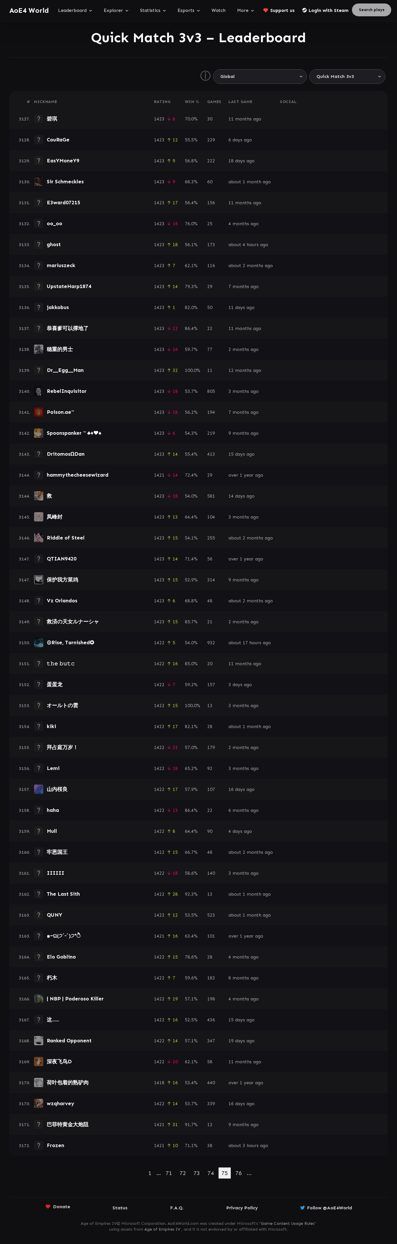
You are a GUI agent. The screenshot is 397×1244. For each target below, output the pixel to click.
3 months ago (243, 391)
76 (238, 1173)
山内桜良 (57, 789)
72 (183, 1173)
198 (211, 999)
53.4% (191, 1082)
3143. (24, 454)
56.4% (191, 202)
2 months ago (243, 349)
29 (209, 286)
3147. (24, 559)
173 (211, 244)
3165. (24, 978)
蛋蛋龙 (54, 684)
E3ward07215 (63, 202)
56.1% (191, 244)
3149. (24, 621)
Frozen (55, 1145)
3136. (24, 307)
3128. (24, 140)
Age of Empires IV (162, 1229)
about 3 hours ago (248, 1145)
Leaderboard (72, 10)
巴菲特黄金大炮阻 (68, 1124)
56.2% (191, 412)
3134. (24, 265)
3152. (24, 684)
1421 (159, 475)
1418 (159, 1082)
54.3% (191, 433)
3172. (24, 1145)
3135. (24, 286)
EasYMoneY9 (63, 160)
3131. (24, 202)
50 (209, 307)
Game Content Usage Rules (287, 1223)
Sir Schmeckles (65, 181)
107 (211, 789)
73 (197, 1173)
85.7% (191, 621)
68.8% (191, 601)
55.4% (191, 454)
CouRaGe (58, 139)
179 (211, 747)
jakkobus (58, 307)
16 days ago (241, 789)
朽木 (52, 978)
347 (211, 1041)
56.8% (191, 161)
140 (211, 873)
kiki (51, 726)
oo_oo (54, 223)
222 (211, 161)
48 (209, 601)
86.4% (191, 328)
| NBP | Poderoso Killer (75, 998)
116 (211, 265)
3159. (24, 831)
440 (211, 1082)
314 (211, 580)
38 (209, 1145)
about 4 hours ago (248, 244)
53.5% (191, 915)
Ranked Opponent (69, 1040)
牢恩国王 (57, 852)
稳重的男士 (60, 349)
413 (211, 454)
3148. (24, 601)
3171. (24, 1124)
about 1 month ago (249, 181)
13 (209, 705)
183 (211, 978)
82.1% (191, 726)
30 (209, 119)
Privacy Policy (242, 1208)
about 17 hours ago (249, 642)
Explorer (113, 10)
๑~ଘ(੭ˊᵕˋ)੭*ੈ (64, 936)
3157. (24, 789)
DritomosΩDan (66, 454)
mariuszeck (61, 265)
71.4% (191, 559)
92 (209, 768)
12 (209, 1124)
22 (209, 328)
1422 (159, 642)
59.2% (191, 684)
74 (211, 1173)
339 (211, 1103)
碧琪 (52, 119)
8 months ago (243, 978)
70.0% (191, 119)
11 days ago (241, 307)
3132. (24, 223)
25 (209, 223)
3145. (24, 517)
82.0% (191, 307)
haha (53, 810)
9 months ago (243, 433)
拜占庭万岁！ (62, 747)
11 (209, 370)
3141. (24, 412)
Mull (52, 831)
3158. (24, 810)
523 (211, 915)
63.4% (191, 936)
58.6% (191, 873)
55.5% (191, 140)
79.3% (191, 286)
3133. (24, 244)
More (242, 10)
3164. (24, 957)
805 (211, 391)
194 (211, 412)
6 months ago (243, 810)
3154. (24, 726)
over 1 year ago (245, 475)
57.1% (191, 999)
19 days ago (241, 1041)
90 (209, 831)
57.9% (191, 789)
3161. (24, 873)
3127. (24, 119)
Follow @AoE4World (329, 1208)
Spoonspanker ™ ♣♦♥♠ (74, 433)
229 (211, 140)
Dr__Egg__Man (65, 370)
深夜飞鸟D (59, 1061)
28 (209, 726)
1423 (159, 119)
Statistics (150, 10)
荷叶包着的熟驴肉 (68, 1082)
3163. (24, 915)
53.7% (191, 391)
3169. (24, 1061)
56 (209, 559)
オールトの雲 (62, 705)
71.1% (191, 1145)
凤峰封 (54, 517)
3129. (24, 161)
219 (211, 433)
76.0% (191, 223)
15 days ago (241, 454)
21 (209, 621)
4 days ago (240, 831)
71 (169, 1173)
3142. (24, 433)
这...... (53, 1019)
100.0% (192, 370)
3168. (24, 1041)
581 (211, 496)
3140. (24, 391)
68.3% (191, 181)
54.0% (191, 496)
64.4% (191, 517)
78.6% (191, 957)
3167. (24, 1020)
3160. (24, 852)
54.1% (191, 538)
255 (211, 538)
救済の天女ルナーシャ (73, 621)
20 (209, 663)
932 (211, 642)
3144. (24, 475)
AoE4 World (29, 10)
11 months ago (244, 119)
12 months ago (244, 370)
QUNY (54, 915)
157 (211, 684)
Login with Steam (328, 10)
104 (211, 517)
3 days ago (240, 684)
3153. (24, 705)
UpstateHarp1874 (69, 286)
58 (209, 1061)
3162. (24, 894)
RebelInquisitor (67, 391)
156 (211, 202)
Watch (219, 10)
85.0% (191, 663)
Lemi (53, 768)
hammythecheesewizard (77, 475)
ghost (54, 244)
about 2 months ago (250, 265)
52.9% (191, 580)
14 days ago (241, 496)
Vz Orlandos (62, 600)
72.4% (191, 475)
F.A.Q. (177, 1208)
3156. (24, 768)
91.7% (191, 1124)
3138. (24, 349)
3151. (24, 663)
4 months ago (243, 223)
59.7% (191, 349)
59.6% (191, 978)
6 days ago (240, 140)
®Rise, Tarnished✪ (70, 642)
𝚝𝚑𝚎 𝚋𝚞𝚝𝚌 (61, 663)
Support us (282, 10)
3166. (24, 999)
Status (120, 1208)
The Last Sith (63, 894)
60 (209, 181)
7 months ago (243, 286)
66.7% (191, 852)
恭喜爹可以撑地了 (68, 328)
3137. (24, 328)
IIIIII (55, 873)
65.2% (191, 768)
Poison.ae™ (60, 412)
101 (211, 936)
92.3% (191, 894)
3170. (24, 1082)
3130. (24, 181)
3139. (24, 370)
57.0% (191, 747)
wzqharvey (60, 1103)
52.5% (191, 1020)
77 (209, 349)
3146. (24, 538)
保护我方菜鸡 (62, 579)
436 (211, 1020)
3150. (24, 642)
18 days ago (241, 161)
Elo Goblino (61, 957)
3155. (24, 747)
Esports (186, 10)
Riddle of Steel (66, 538)
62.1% (191, 265)
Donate (61, 1206)
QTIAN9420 (61, 559)
